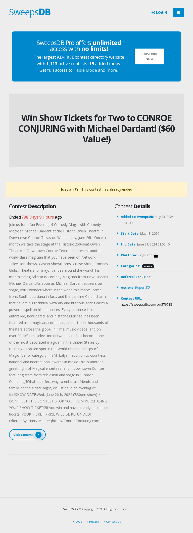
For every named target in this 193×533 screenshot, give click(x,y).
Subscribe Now (149, 56)
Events (148, 266)
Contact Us (113, 521)
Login (161, 12)
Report (140, 287)
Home (86, 109)
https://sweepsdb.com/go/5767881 (147, 304)
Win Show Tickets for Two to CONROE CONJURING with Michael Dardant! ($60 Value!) (96, 128)
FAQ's (78, 521)
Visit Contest (23, 434)
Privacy (93, 521)
